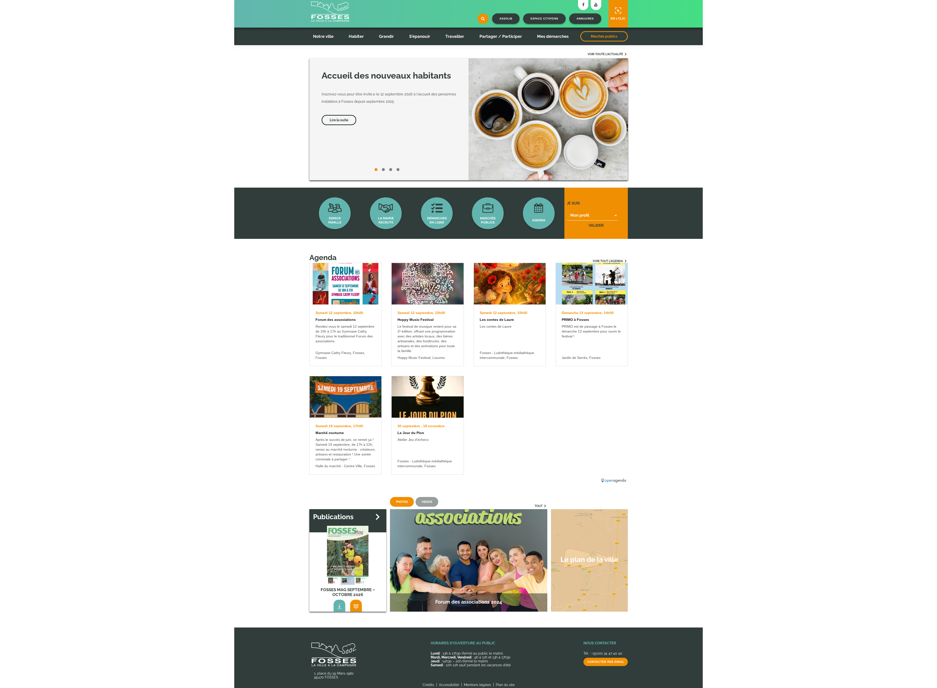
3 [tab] (391, 170)
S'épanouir (419, 36)
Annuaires (585, 18)
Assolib (505, 18)
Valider (596, 225)
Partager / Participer (500, 36)
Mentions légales (477, 685)
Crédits (428, 685)
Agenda (538, 220)
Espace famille (334, 220)
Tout (539, 506)
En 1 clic (618, 18)
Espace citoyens (544, 18)
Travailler (454, 36)
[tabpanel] (468, 119)
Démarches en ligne (437, 220)
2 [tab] (384, 170)
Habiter (356, 36)
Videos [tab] (427, 502)
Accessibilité (449, 685)
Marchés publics (604, 36)
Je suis (573, 203)
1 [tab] (377, 170)
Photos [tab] (402, 502)
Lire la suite (339, 120)
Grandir (386, 36)
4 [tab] (399, 170)
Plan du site (505, 685)
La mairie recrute (386, 220)
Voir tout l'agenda (608, 261)
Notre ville (323, 36)
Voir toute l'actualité (606, 54)
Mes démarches (553, 36)
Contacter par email (605, 662)
